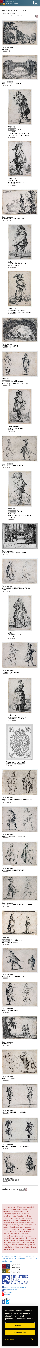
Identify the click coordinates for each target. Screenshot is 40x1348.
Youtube (7, 1295)
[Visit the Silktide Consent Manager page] (32, 1339)
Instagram (8, 1292)
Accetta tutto (20, 1325)
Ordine (13, 16)
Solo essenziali (20, 1332)
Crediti (30, 1259)
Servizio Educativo (10, 1290)
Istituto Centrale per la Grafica (12, 1257)
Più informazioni (36, 48)
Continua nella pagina (10, 1189)
